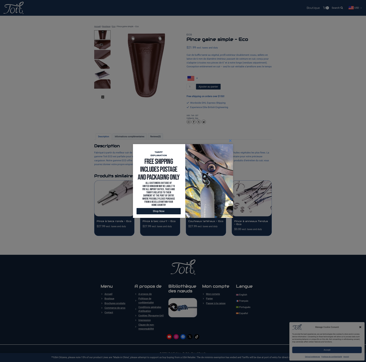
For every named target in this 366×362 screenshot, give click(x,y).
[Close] (230, 140)
